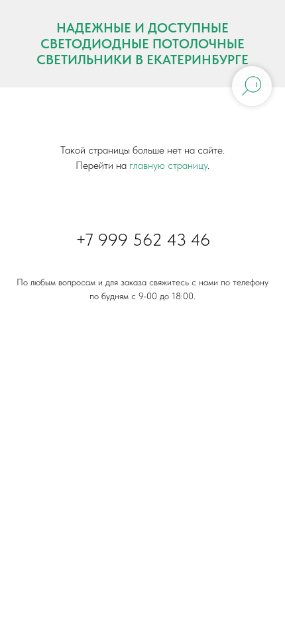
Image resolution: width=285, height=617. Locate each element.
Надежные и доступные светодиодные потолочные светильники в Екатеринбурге (142, 44)
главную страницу (168, 165)
